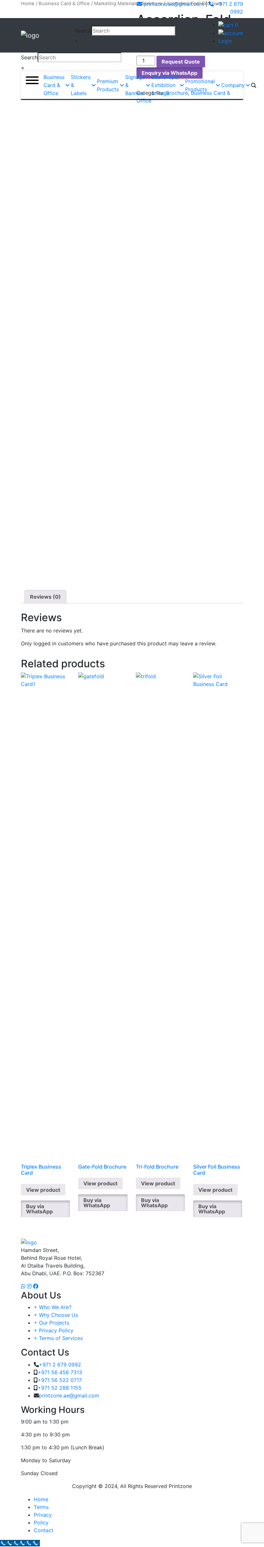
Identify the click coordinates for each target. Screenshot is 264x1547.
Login (225, 41)
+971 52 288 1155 (59, 1388)
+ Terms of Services (58, 1338)
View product (43, 1190)
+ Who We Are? (52, 1307)
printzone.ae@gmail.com (173, 4)
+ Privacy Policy (53, 1330)
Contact (43, 1530)
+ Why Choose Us (56, 1315)
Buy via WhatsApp (39, 1209)
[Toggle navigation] (35, 9)
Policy (41, 1522)
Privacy (43, 1515)
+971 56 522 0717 (60, 1380)
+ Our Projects (51, 1322)
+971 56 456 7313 (60, 1372)
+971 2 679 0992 (60, 1364)
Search (83, 30)
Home (41, 1499)
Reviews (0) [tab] (45, 596)
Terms (41, 1507)
